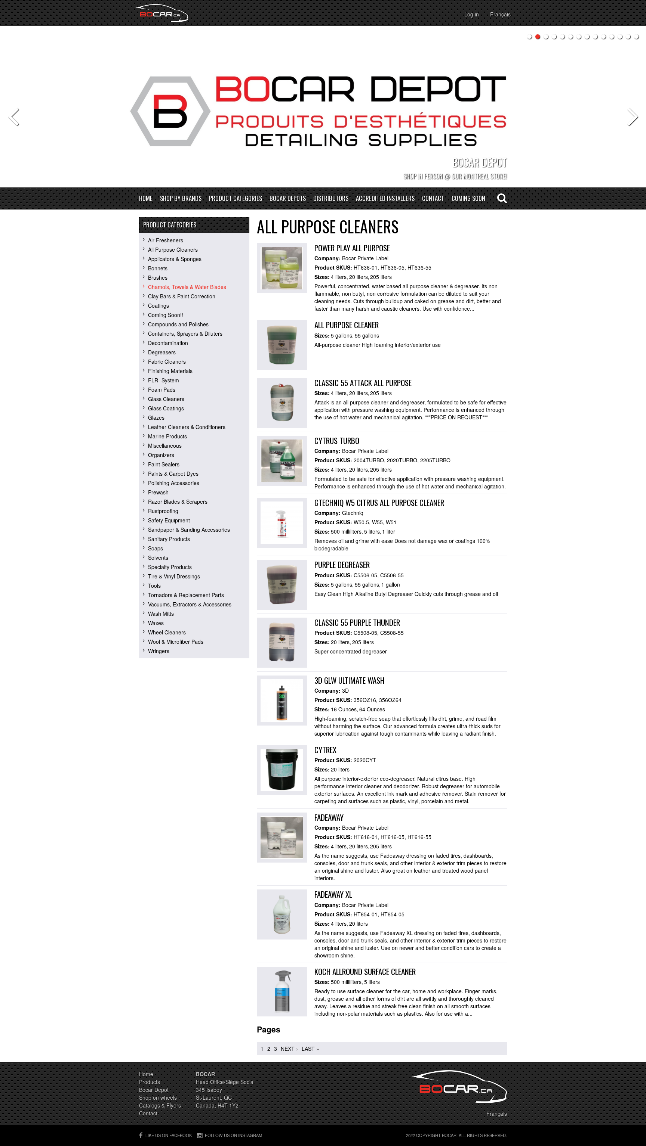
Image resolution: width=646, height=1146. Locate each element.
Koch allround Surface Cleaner (365, 971)
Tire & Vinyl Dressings (174, 576)
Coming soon (468, 198)
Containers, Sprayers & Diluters (185, 333)
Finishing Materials (170, 371)
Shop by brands (181, 198)
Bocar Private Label (365, 258)
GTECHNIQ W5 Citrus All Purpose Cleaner (379, 502)
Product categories (235, 198)
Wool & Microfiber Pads (175, 641)
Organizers (161, 455)
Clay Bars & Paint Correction (181, 296)
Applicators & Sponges (175, 259)
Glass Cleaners (166, 399)
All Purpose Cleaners (173, 249)
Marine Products (167, 436)
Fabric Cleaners (167, 361)
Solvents (158, 557)
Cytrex (325, 749)
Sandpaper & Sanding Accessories (189, 529)
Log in (471, 14)
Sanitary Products (169, 539)
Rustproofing (163, 511)
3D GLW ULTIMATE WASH (349, 680)
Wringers (158, 651)
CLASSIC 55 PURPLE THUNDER (357, 622)
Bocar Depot (154, 1089)
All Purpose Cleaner (346, 324)
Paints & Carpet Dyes (173, 473)
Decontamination (168, 343)
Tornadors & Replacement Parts (186, 595)
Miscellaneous (165, 445)
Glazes (156, 417)
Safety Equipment (169, 520)
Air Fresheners (165, 240)
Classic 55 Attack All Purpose (363, 382)
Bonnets (157, 268)
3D (345, 690)
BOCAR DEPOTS (288, 198)
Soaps (155, 548)
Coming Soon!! (165, 315)
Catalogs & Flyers (160, 1105)
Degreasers (162, 352)
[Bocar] (161, 13)
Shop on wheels (158, 1097)
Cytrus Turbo (336, 440)
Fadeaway (329, 817)
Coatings (158, 305)
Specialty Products (170, 567)
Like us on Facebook (168, 1135)
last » (310, 1048)
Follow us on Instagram (233, 1135)
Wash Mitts (161, 613)
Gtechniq (352, 512)
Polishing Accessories (173, 483)
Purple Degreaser (342, 564)
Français (500, 14)
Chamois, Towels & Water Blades (187, 287)
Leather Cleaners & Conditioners (186, 427)
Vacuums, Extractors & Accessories (189, 604)
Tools (154, 585)
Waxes (156, 623)
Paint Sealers (163, 464)
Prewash (158, 492)
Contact (433, 198)
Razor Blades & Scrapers (177, 501)
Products (149, 1082)
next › (289, 1048)
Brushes (157, 277)
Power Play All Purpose (352, 248)
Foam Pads (161, 389)
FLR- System (163, 380)
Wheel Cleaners (167, 632)
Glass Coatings (166, 408)
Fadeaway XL (333, 894)
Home (146, 198)
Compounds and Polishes (178, 324)
